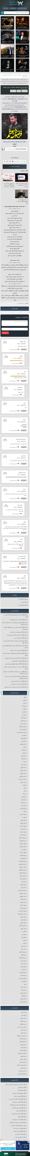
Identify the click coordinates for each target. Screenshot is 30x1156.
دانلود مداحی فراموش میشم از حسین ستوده (15, 87)
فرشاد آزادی (23, 975)
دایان (25, 788)
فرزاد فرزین (23, 966)
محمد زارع (23, 949)
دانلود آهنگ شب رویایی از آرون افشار (18, 1122)
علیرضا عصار (23, 878)
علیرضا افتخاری (22, 872)
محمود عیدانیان (22, 1062)
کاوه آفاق (24, 995)
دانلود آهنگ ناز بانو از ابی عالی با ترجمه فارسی (17, 635)
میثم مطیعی (23, 1056)
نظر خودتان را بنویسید (21, 317)
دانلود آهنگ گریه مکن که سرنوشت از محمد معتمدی (16, 687)
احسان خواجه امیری (21, 732)
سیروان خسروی (22, 837)
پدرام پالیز (23, 749)
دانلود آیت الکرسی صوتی (20, 1137)
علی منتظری (23, 884)
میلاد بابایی (23, 937)
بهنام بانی (24, 735)
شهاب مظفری (23, 843)
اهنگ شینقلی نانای (22, 1090)
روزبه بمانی (23, 805)
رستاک (24, 793)
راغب (24, 790)
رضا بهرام (23, 796)
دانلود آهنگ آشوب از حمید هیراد (19, 1102)
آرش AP (24, 706)
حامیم (24, 761)
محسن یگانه (23, 899)
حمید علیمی (23, 1029)
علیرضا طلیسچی (22, 864)
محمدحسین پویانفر (22, 1053)
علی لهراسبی (23, 858)
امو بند (24, 703)
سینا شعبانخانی (22, 840)
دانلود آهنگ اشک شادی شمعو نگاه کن (18, 1104)
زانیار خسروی (23, 814)
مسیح (24, 940)
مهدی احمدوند (23, 905)
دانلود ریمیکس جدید (22, 605)
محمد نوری (23, 946)
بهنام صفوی (23, 738)
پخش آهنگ (6, 8)
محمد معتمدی (23, 902)
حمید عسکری (23, 773)
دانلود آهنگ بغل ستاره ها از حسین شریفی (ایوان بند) (15, 658)
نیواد (25, 984)
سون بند (24, 817)
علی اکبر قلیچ (23, 875)
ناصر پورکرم (23, 993)
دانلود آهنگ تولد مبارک (21, 1110)
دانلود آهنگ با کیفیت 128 (14, 166)
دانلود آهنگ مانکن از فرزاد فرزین (19, 1113)
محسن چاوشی (22, 893)
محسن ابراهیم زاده (22, 913)
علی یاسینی (23, 887)
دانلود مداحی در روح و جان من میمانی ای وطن (16, 1084)
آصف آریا (24, 711)
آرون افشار (23, 717)
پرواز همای (23, 755)
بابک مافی (23, 741)
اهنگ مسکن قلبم (22, 1087)
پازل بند (24, 747)
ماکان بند (24, 931)
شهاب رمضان (23, 852)
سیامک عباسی (23, 834)
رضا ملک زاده (23, 808)
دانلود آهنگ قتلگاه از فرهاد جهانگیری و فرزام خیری (16, 663)
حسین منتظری (22, 776)
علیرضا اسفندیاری (22, 1073)
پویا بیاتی (24, 752)
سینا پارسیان (23, 829)
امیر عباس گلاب (22, 726)
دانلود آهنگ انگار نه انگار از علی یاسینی (17, 1099)
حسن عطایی (23, 1021)
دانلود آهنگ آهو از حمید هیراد (20, 1131)
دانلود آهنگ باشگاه (22, 1116)
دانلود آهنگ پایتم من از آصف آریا (19, 1107)
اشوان (24, 700)
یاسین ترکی (23, 963)
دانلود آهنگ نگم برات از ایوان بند (19, 1119)
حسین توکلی (23, 770)
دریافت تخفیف (8, 1148)
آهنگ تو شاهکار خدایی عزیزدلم (19, 1093)
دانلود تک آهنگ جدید (22, 8)
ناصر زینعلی (23, 987)
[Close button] (29, 1139)
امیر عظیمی (23, 720)
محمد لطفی (23, 954)
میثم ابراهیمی (23, 908)
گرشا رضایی (23, 1001)
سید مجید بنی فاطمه (21, 1035)
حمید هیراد (23, 758)
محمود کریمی (23, 1044)
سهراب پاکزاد (23, 826)
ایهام (25, 697)
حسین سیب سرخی (21, 1027)
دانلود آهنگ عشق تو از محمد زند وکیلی (18, 650)
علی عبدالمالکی (22, 870)
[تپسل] (2, 148)
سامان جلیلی (23, 823)
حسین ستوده (23, 1018)
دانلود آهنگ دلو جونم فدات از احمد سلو (18, 632)
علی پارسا (23, 881)
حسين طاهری (23, 1024)
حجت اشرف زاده (22, 779)
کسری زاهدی (23, 998)
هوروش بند (23, 981)
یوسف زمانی (23, 960)
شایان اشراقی (23, 846)
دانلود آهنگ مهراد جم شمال (20, 1096)
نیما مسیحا (23, 990)
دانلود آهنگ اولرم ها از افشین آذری (19, 661)
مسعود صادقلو (23, 952)
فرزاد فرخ (23, 969)
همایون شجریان (22, 978)
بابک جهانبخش (23, 744)
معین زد (24, 943)
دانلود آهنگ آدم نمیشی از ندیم (20, 637)
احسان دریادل (23, 729)
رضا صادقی (23, 802)
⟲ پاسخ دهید (23, 349)
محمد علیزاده (23, 916)
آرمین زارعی (23, 723)
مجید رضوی (23, 928)
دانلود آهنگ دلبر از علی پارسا (19, 1128)
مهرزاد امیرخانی (22, 911)
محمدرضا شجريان (22, 890)
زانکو (25, 811)
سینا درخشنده (23, 831)
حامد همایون (23, 767)
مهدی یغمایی (23, 922)
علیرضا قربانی (23, 855)
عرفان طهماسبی (22, 861)
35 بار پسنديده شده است (21, 303)
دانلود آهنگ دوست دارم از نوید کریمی (19, 681)
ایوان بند (24, 708)
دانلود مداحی (12, 8)
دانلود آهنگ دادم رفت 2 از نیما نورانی (19, 684)
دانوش (24, 785)
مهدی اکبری (23, 1047)
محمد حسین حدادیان (21, 1065)
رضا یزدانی (23, 799)
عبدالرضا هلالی (22, 1041)
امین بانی (24, 714)
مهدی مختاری (23, 1050)
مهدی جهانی (23, 919)
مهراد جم (24, 934)
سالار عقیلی (23, 820)
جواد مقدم (23, 1015)
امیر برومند (23, 1012)
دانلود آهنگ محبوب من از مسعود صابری (18, 619)
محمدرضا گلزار (22, 925)
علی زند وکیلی (22, 867)
